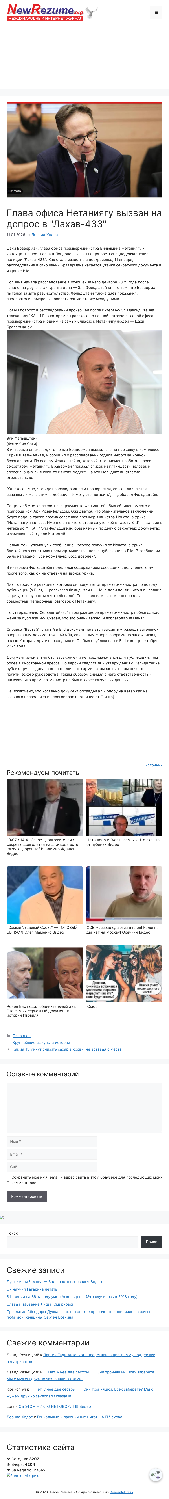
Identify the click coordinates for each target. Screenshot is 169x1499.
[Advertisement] (84, 58)
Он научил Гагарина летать (32, 1289)
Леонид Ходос (20, 1417)
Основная (22, 1036)
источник (153, 765)
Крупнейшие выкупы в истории (41, 1042)
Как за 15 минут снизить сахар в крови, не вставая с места (67, 1049)
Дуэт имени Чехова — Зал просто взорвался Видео (54, 1282)
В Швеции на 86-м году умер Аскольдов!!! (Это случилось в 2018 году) (72, 1296)
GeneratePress (121, 1492)
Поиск (12, 1233)
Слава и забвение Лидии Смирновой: (41, 1304)
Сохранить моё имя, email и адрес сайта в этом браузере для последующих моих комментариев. (86, 1180)
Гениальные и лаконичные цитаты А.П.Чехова (79, 1417)
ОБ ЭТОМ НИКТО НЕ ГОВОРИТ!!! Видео (55, 1406)
